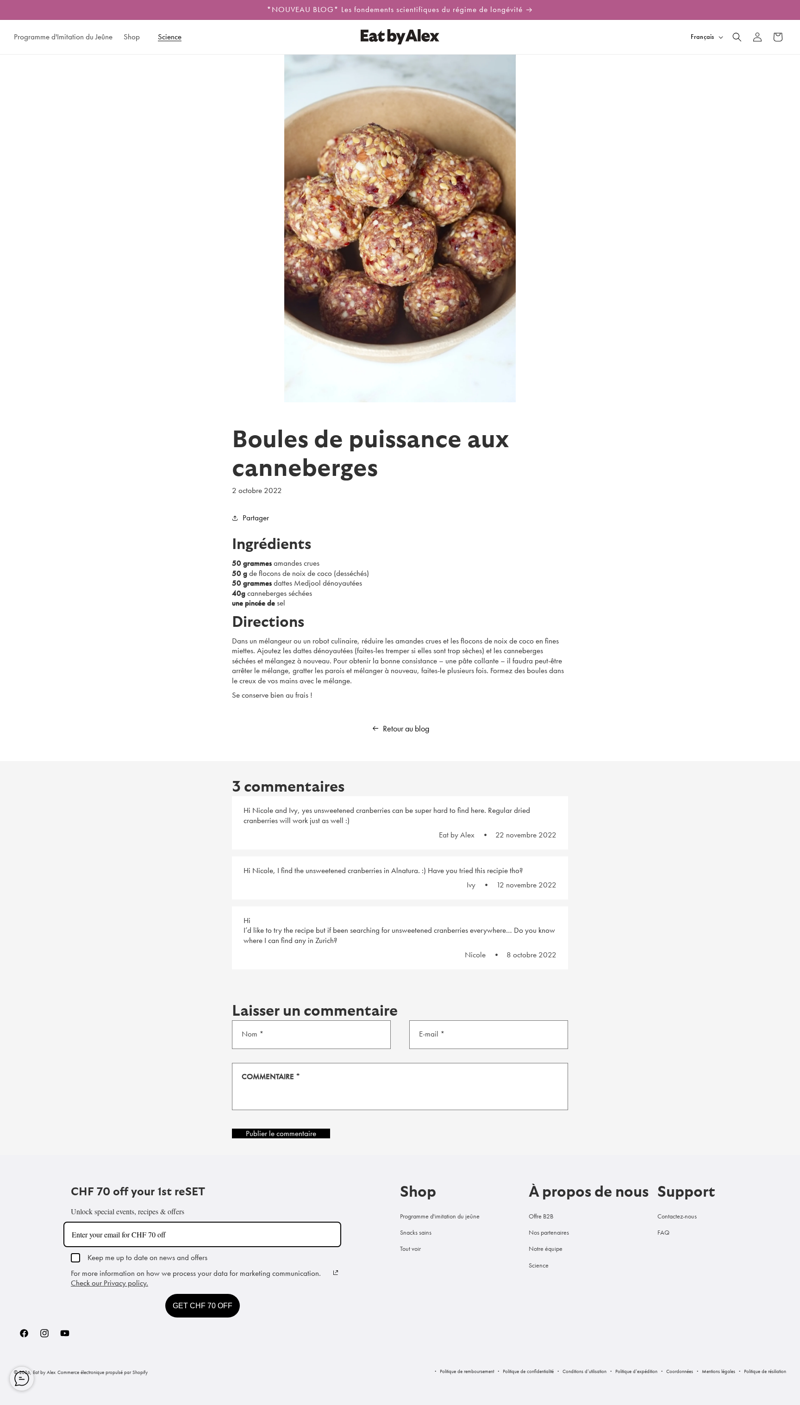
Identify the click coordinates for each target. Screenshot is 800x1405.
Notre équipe (545, 1248)
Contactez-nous (677, 1216)
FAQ (663, 1232)
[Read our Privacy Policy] (335, 1272)
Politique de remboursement (467, 1371)
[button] (135, 36)
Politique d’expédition (636, 1371)
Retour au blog (406, 729)
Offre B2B (541, 1216)
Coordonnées (679, 1371)
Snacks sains (415, 1232)
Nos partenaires (549, 1232)
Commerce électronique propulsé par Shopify (102, 1372)
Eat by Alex (44, 1372)
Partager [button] (256, 517)
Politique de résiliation (765, 1371)
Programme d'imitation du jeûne (440, 1216)
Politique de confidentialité (528, 1371)
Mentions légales (718, 1371)
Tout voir (410, 1248)
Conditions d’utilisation (584, 1371)
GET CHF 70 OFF (202, 1306)
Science (539, 1265)
